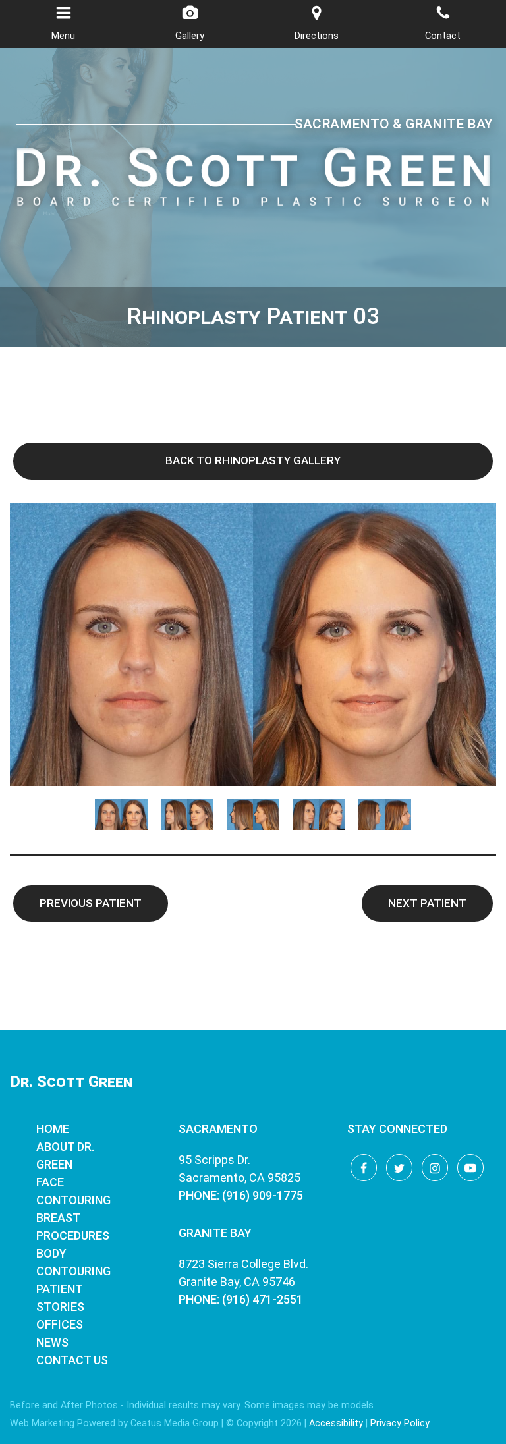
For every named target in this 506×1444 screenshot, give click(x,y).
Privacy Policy (400, 1423)
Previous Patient (91, 903)
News (52, 1342)
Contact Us (72, 1360)
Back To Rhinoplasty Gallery (253, 460)
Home (52, 1129)
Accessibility (336, 1423)
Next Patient (427, 903)
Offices (59, 1324)
